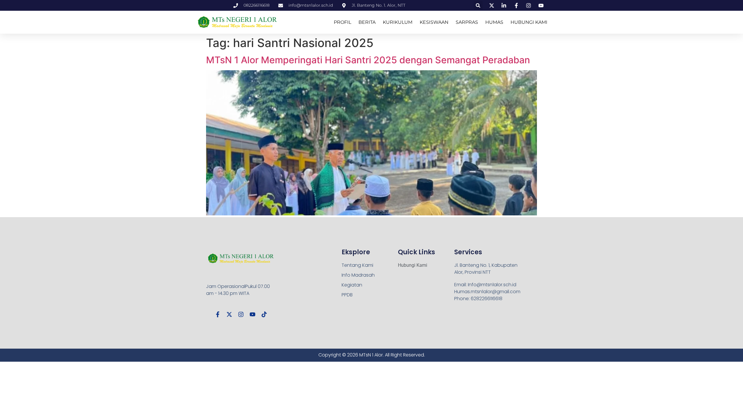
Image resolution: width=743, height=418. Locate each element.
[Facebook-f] (218, 314)
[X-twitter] (229, 314)
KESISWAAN (434, 22)
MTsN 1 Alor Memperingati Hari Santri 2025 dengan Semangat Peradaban (368, 60)
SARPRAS (467, 22)
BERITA (367, 22)
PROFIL (342, 22)
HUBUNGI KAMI (529, 22)
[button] (478, 5)
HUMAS (494, 22)
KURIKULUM (397, 22)
